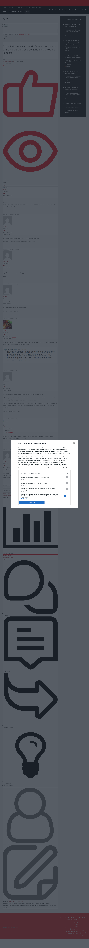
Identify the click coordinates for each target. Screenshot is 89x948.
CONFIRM (32, 502)
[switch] (66, 477)
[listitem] (44, 473)
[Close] (74, 443)
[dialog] (44, 474)
